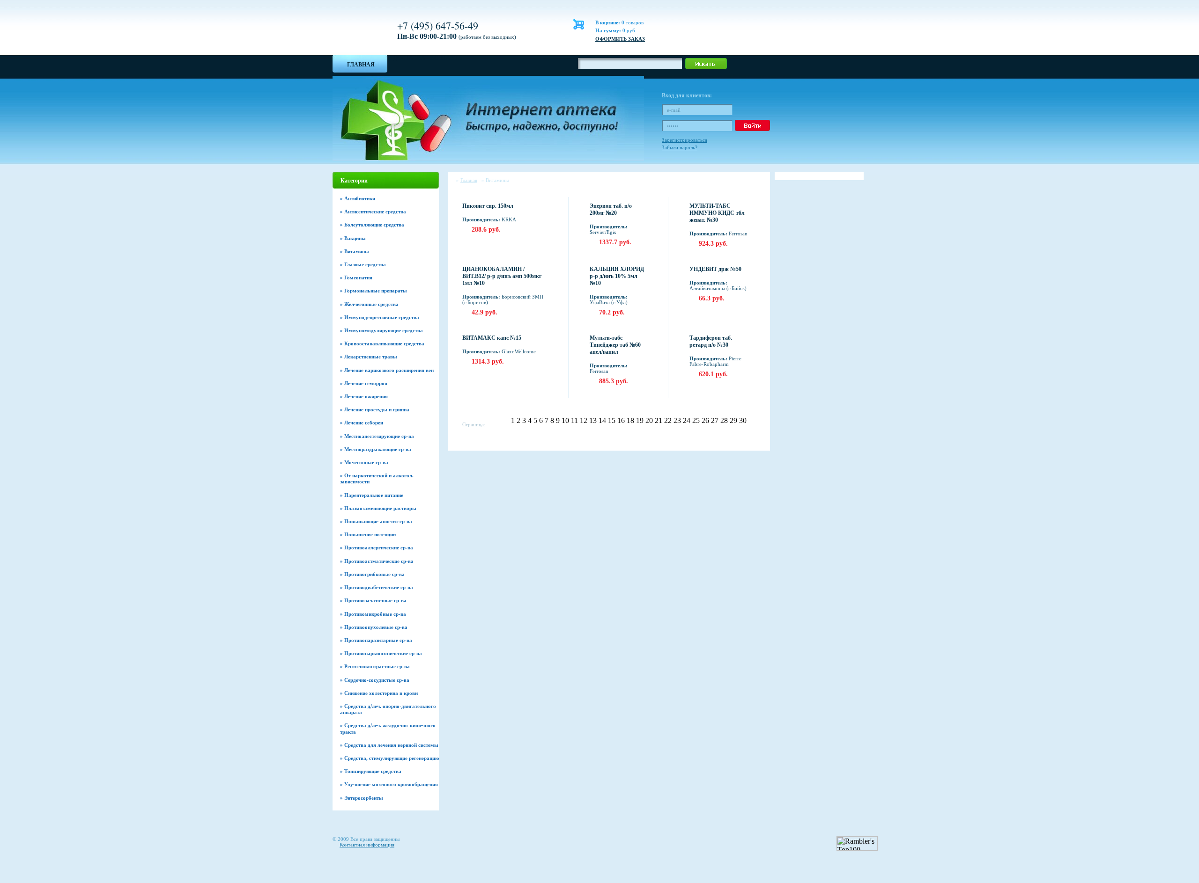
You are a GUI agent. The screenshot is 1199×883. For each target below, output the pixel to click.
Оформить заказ (620, 39)
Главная (361, 64)
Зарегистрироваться (684, 140)
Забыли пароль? (679, 147)
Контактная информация (367, 844)
